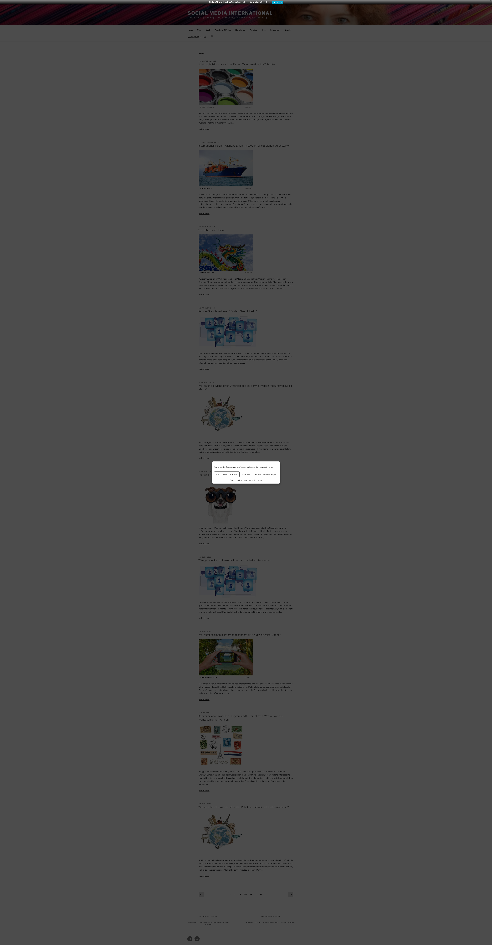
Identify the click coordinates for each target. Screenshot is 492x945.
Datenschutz (248, 480)
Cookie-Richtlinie (236, 480)
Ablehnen (246, 474)
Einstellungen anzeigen (265, 474)
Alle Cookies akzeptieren (227, 474)
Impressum (258, 480)
